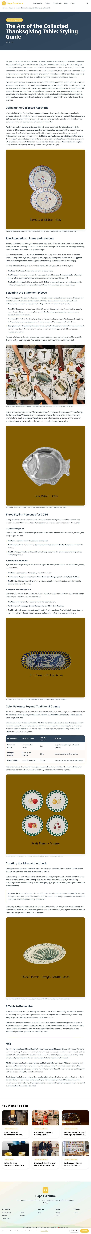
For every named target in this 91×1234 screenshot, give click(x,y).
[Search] (87, 3)
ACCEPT (84, 1231)
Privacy (58, 1212)
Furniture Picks (37, 3)
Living (66, 3)
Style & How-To (57, 3)
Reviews (47, 3)
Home (4, 8)
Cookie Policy (44, 1231)
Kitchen (73, 3)
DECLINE (74, 1231)
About (40, 1212)
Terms (58, 1215)
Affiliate (76, 1212)
